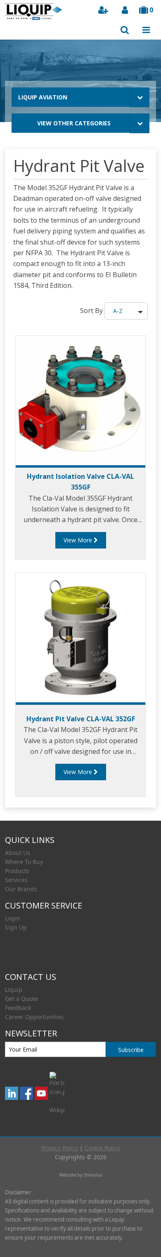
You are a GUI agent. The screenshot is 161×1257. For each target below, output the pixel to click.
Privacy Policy (59, 1148)
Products (17, 871)
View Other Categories (74, 123)
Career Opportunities (34, 1017)
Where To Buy (24, 862)
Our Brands (21, 889)
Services (16, 880)
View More (79, 540)
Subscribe (131, 1050)
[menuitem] (80, 852)
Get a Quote (21, 999)
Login (12, 918)
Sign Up (16, 927)
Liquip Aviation (42, 97)
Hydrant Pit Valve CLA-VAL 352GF (80, 718)
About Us (17, 853)
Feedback (18, 1008)
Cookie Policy (102, 1148)
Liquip (13, 989)
